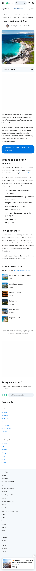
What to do (5, 419)
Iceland (4, 524)
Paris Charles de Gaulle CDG (10, 511)
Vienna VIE (5, 478)
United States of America (22, 15)
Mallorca (4, 537)
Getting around (6, 428)
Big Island (5, 9)
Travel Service (6, 508)
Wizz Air (4, 504)
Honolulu (4, 449)
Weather (4, 422)
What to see (18, 9)
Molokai (4, 462)
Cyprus (4, 534)
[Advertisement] (18, 92)
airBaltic (4, 475)
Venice (3, 521)
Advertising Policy (20, 333)
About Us (4, 548)
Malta (3, 517)
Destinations (8, 15)
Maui (3, 446)
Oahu (3, 456)
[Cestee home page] (9, 3)
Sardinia (4, 491)
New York (4, 443)
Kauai (3, 459)
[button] (2, 3)
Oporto (3, 540)
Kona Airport (24, 173)
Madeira (4, 514)
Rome (3, 530)
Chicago (4, 453)
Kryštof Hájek (13, 26)
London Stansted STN (8, 482)
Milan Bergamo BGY (7, 495)
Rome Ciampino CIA (8, 501)
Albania (4, 527)
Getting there (5, 425)
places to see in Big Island (23, 270)
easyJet (4, 498)
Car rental (4, 432)
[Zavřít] (34, 556)
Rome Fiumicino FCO (8, 488)
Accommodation (7, 435)
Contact (4, 552)
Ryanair (4, 485)
